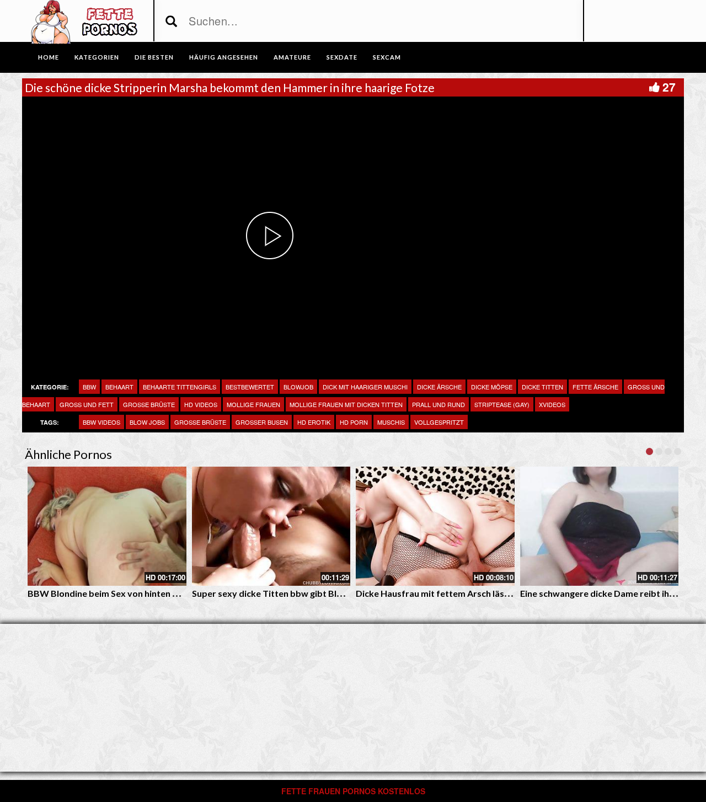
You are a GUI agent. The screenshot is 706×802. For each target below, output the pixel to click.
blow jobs (147, 422)
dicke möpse (491, 386)
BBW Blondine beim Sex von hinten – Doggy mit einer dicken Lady (161, 593)
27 (669, 86)
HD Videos (200, 404)
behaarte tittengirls (179, 386)
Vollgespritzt (439, 422)
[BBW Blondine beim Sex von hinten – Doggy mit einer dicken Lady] (107, 526)
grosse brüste (200, 422)
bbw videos (101, 422)
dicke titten (542, 386)
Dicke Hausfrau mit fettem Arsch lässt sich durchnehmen (472, 593)
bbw (89, 386)
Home (48, 57)
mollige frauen (253, 404)
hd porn (354, 422)
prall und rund (438, 404)
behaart (119, 386)
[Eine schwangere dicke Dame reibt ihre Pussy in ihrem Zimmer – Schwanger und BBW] (599, 526)
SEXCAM (387, 57)
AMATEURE (292, 57)
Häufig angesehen (223, 57)
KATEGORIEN (96, 57)
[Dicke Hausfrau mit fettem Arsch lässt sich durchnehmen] (435, 526)
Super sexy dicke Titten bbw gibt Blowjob (277, 593)
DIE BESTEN (154, 57)
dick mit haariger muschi (365, 386)
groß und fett (87, 404)
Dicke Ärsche (439, 386)
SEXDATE (342, 57)
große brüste (149, 404)
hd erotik (313, 422)
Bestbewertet (250, 386)
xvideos (552, 404)
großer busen (262, 422)
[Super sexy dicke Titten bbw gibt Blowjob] (271, 526)
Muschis (391, 422)
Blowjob (298, 386)
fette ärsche (595, 386)
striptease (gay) (502, 404)
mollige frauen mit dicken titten (346, 404)
